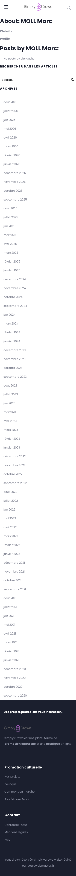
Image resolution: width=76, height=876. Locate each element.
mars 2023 (11, 430)
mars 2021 (10, 642)
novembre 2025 (15, 182)
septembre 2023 (15, 377)
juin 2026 (9, 120)
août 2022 (10, 492)
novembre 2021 (14, 572)
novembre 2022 (14, 465)
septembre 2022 (15, 483)
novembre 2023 (14, 359)
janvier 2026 (12, 164)
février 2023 (12, 439)
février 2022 (12, 545)
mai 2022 (10, 518)
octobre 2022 (13, 474)
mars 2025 (11, 253)
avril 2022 (10, 527)
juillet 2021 (10, 607)
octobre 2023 (13, 368)
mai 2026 (10, 129)
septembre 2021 (15, 589)
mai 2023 (10, 412)
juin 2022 (9, 510)
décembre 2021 (14, 563)
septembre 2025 (15, 200)
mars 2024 (11, 324)
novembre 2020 (15, 678)
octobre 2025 (13, 191)
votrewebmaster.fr (41, 866)
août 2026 (10, 102)
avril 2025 (10, 244)
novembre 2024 (15, 288)
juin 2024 (10, 315)
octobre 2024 (13, 297)
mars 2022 (11, 536)
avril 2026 (10, 138)
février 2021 (11, 651)
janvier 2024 (12, 341)
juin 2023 (9, 403)
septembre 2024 (15, 306)
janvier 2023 (12, 448)
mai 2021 (9, 625)
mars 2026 (11, 146)
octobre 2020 (13, 687)
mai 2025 (10, 235)
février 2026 (12, 155)
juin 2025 (9, 226)
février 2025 (12, 262)
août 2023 (10, 386)
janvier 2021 (11, 660)
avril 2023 (10, 421)
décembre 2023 (15, 350)
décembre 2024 (15, 279)
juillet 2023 (11, 394)
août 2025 (10, 208)
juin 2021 (9, 616)
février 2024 (12, 332)
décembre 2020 (15, 669)
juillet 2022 (11, 501)
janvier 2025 (12, 270)
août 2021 (10, 598)
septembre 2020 (15, 696)
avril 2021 (10, 634)
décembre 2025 (15, 173)
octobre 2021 (13, 580)
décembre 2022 (15, 456)
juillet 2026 (11, 111)
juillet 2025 (11, 217)
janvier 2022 (12, 554)
